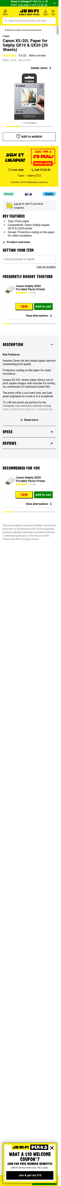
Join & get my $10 (29, 1175)
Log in (17, 203)
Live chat (23, 5)
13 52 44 (42, 5)
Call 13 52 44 (42, 169)
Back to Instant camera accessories (24, 30)
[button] (10, 12)
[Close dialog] (51, 1147)
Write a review (37, 55)
